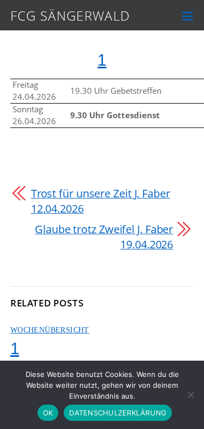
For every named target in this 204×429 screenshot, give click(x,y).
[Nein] (190, 394)
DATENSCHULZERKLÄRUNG (117, 412)
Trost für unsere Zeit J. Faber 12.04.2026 (100, 201)
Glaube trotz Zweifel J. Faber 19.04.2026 (104, 237)
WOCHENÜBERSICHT (49, 330)
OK (48, 412)
